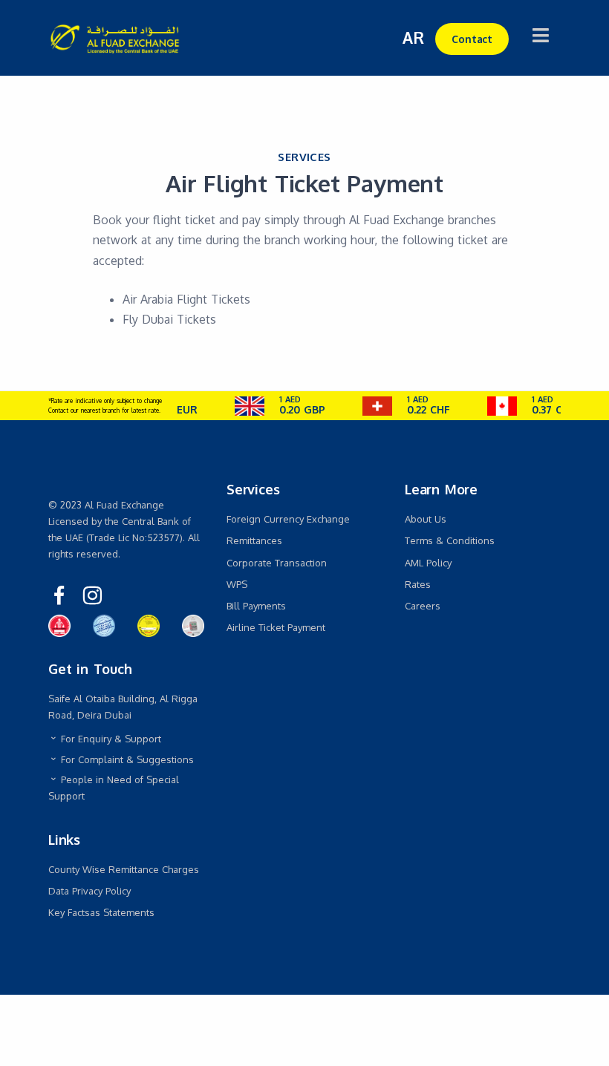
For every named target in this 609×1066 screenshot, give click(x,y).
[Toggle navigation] (541, 35)
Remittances (254, 540)
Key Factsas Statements (101, 912)
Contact (472, 39)
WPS (237, 584)
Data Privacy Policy (89, 891)
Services (304, 157)
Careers (422, 606)
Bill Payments (256, 606)
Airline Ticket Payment (276, 627)
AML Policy (428, 563)
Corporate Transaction (277, 563)
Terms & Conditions (450, 540)
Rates (418, 584)
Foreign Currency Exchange (288, 519)
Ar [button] (413, 37)
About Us (425, 519)
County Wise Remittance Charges (123, 869)
